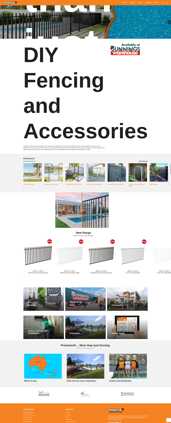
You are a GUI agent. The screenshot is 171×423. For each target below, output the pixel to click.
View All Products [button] (143, 161)
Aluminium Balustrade (28, 412)
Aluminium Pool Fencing (29, 414)
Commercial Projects (70, 421)
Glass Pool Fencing (28, 419)
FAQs (67, 417)
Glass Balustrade (27, 421)
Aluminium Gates (27, 417)
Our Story (68, 412)
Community (68, 414)
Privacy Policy (69, 419)
